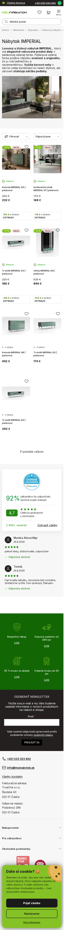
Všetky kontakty (12, 776)
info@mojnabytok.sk (21, 767)
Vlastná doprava (16, 2)
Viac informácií (31, 922)
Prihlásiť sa (31, 742)
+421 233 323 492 (45, 3)
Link (16, 642)
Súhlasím (31, 903)
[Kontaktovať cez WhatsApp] (59, 3)
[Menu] (58, 12)
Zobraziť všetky (47, 525)
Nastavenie (31, 913)
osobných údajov (43, 734)
